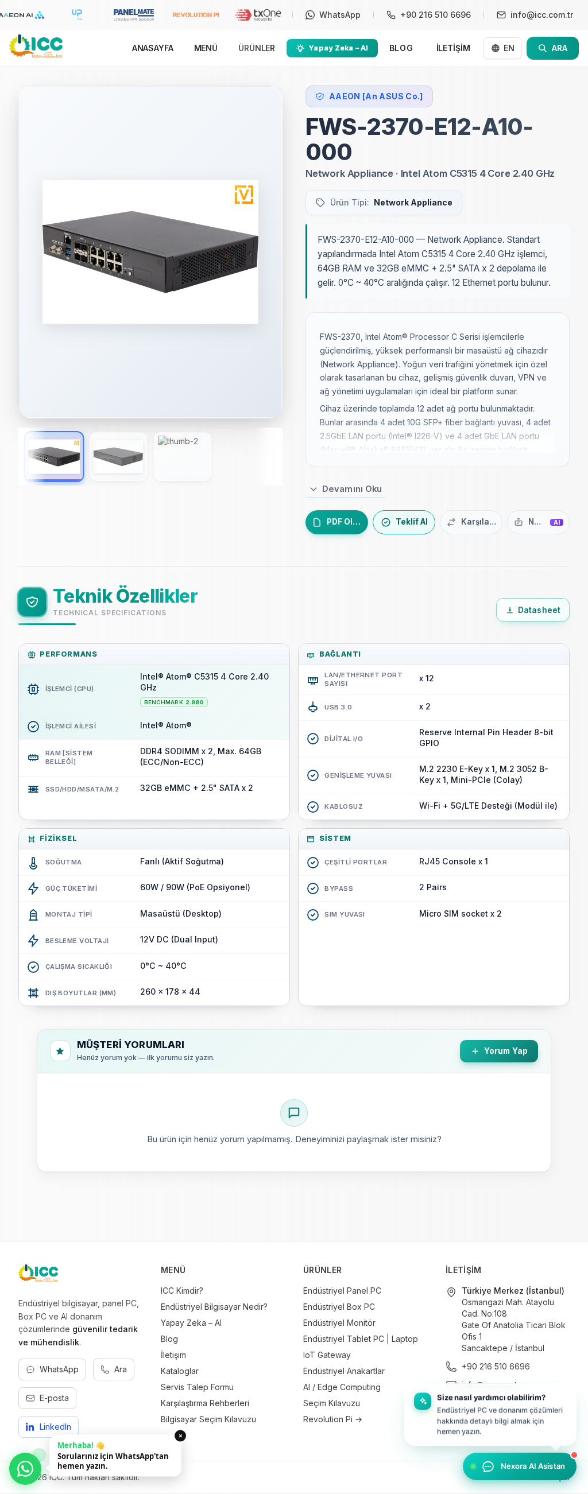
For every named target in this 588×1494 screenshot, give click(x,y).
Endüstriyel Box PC (339, 1306)
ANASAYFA (152, 48)
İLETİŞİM (453, 48)
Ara (120, 1369)
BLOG (401, 48)
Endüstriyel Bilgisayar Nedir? (214, 1306)
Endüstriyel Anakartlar (344, 1371)
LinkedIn (55, 1426)
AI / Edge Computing (342, 1387)
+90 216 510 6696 (496, 1366)
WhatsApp (59, 1369)
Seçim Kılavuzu (331, 1403)
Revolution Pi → (332, 1419)
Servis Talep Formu (197, 1387)
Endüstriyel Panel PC (342, 1290)
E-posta (54, 1398)
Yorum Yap (506, 1050)
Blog (169, 1339)
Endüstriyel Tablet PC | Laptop (360, 1339)
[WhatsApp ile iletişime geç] (25, 1469)
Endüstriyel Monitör (339, 1323)
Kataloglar (180, 1371)
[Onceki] (42, 252)
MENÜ (206, 48)
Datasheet (539, 610)
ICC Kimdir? (182, 1290)
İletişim (173, 1355)
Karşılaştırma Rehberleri (205, 1403)
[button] (490, 1413)
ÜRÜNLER (256, 48)
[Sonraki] (258, 252)
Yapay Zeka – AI (191, 1323)
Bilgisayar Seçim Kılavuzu (208, 1419)
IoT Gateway (327, 1355)
